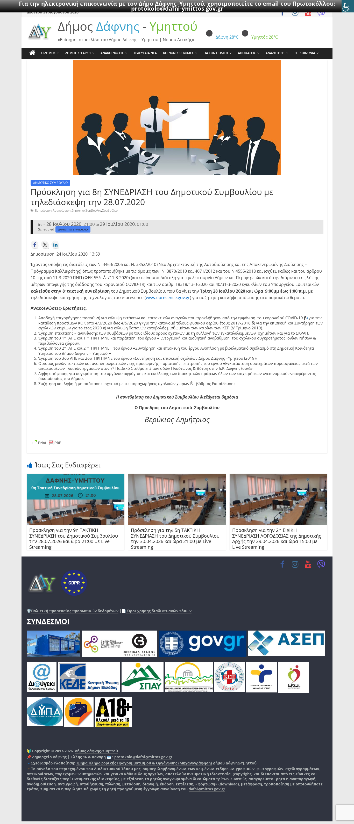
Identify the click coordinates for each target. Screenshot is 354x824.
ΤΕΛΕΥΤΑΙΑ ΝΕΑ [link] (145, 53)
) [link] (307, 317)
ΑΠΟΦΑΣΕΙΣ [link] (247, 53)
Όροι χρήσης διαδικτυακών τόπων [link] (159, 610)
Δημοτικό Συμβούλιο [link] (86, 210)
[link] (348, 6)
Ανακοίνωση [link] (61, 210)
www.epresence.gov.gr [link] (168, 297)
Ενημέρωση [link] (43, 210)
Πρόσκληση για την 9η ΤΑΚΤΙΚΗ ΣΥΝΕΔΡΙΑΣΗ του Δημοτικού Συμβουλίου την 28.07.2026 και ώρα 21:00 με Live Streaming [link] (73, 538)
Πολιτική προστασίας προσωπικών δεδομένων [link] (74, 610)
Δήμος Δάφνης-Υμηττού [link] (96, 750)
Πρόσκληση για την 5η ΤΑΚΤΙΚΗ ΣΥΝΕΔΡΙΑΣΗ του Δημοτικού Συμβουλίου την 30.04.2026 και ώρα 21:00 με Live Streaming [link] (175, 538)
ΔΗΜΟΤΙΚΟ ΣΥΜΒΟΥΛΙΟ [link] (50, 182)
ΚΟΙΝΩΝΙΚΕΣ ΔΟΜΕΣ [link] (178, 53)
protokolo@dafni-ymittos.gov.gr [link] (177, 8)
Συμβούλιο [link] (110, 210)
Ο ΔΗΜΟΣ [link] (48, 53)
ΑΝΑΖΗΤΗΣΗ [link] (275, 53)
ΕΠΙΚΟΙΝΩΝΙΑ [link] (304, 53)
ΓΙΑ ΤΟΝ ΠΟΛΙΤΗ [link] (215, 53)
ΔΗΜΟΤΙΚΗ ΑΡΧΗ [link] (78, 53)
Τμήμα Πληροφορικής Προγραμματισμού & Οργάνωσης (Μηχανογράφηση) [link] (144, 763)
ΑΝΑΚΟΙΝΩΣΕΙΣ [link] (112, 53)
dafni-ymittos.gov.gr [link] (207, 788)
